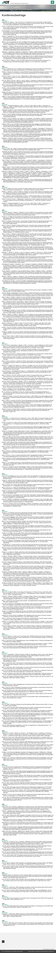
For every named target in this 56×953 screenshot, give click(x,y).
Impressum (33, 951)
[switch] (46, 2)
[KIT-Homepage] (5, 2)
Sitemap (50, 951)
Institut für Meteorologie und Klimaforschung (19, 3)
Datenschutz (38, 951)
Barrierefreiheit (45, 951)
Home (29, 951)
